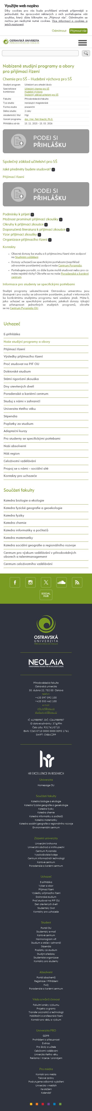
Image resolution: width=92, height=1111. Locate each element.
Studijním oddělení (26, 257)
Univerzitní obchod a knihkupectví (46, 847)
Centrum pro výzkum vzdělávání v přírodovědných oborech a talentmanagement (40, 554)
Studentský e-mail (46, 932)
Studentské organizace (46, 957)
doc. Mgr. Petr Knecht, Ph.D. (39, 119)
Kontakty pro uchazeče (20, 475)
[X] (46, 582)
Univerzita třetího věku (20, 408)
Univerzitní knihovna (46, 843)
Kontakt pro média (46, 1074)
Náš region (12, 453)
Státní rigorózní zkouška (21, 379)
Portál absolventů (46, 977)
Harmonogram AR (46, 939)
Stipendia (10, 416)
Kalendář (46, 1093)
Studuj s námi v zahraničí (22, 401)
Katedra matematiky (18, 537)
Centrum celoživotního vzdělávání (28, 564)
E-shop (46, 1043)
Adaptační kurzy (15, 431)
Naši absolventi (15, 446)
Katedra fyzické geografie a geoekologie (33, 508)
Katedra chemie (15, 522)
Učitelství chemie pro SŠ (37, 89)
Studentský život (46, 908)
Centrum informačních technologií (46, 858)
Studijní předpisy (46, 954)
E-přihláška (12, 334)
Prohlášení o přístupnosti (46, 1040)
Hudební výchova (33, 92)
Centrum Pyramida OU (24, 308)
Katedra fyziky (14, 515)
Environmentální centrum (46, 827)
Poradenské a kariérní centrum (26, 393)
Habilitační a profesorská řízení (46, 1016)
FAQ (46, 985)
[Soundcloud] (61, 582)
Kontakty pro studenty (46, 961)
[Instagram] (30, 582)
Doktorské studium (17, 371)
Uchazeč (12, 324)
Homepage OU (46, 785)
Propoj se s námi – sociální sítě (26, 468)
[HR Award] (46, 762)
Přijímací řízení (14, 349)
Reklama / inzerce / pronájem (46, 1058)
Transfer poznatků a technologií (46, 1012)
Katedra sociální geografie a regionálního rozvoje (40, 545)
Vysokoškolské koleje (46, 855)
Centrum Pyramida (70, 265)
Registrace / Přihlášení (46, 981)
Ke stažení (46, 1089)
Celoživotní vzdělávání (20, 461)
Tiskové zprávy (46, 1078)
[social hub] (46, 594)
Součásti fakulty (19, 490)
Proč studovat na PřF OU (21, 364)
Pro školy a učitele (46, 1047)
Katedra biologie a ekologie (24, 500)
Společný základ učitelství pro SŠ (41, 95)
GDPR (46, 1036)
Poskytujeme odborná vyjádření (46, 1082)
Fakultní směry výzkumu (46, 1005)
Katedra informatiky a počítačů (26, 530)
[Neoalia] (46, 663)
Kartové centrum (46, 862)
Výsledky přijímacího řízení (23, 356)
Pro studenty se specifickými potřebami (32, 438)
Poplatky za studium (18, 423)
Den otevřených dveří (46, 904)
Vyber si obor (46, 886)
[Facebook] (15, 582)
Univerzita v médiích (46, 1085)
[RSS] (77, 582)
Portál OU (46, 928)
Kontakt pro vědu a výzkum (46, 1020)
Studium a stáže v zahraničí (46, 943)
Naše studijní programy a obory (27, 341)
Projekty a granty (46, 1008)
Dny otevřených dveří (19, 386)
